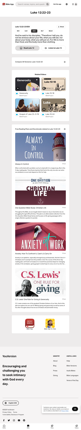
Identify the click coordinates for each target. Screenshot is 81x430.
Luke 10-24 (52, 114)
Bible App (30, 329)
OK (75, 409)
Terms (15, 412)
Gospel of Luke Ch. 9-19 (29, 114)
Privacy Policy (7, 412)
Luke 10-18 (52, 93)
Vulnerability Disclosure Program (13, 414)
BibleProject (23, 95)
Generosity (25, 93)
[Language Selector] (67, 4)
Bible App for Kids (50, 329)
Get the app (57, 4)
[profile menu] (74, 4)
